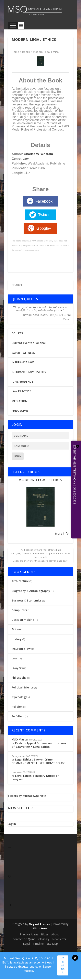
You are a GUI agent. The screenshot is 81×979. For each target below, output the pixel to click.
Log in (12, 824)
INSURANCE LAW (23, 362)
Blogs (44, 934)
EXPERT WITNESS (23, 353)
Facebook (43, 201)
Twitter (44, 215)
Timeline (38, 943)
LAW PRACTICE (21, 391)
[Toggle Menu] (13, 25)
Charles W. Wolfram (38, 154)
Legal (26, 943)
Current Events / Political (29, 343)
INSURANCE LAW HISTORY (29, 372)
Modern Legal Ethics (46, 51)
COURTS (17, 333)
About (55, 934)
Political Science (22, 687)
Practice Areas (29, 934)
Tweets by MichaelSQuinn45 (27, 796)
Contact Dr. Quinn (24, 939)
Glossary (43, 939)
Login (17, 456)
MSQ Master (20, 739)
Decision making (23, 620)
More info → (63, 533)
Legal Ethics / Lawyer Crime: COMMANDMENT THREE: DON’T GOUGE (38, 761)
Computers (19, 610)
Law (25, 158)
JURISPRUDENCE (22, 381)
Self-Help (18, 716)
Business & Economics (26, 600)
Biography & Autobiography (31, 591)
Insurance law (21, 649)
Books (26, 51)
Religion (17, 706)
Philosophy (19, 677)
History (17, 639)
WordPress (40, 928)
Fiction (16, 629)
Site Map (52, 943)
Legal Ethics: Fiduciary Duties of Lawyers (35, 777)
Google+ (43, 228)
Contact (62, 965)
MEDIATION (19, 401)
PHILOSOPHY (20, 410)
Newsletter (59, 939)
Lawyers (17, 668)
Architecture (20, 581)
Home (15, 51)
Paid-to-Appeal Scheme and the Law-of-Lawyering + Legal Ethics (39, 745)
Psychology (19, 697)
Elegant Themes (39, 924)
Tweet (66, 319)
